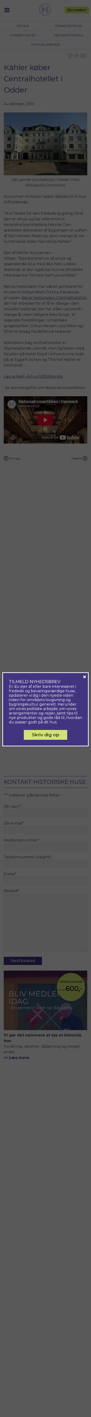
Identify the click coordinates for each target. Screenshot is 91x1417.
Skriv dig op (45, 734)
